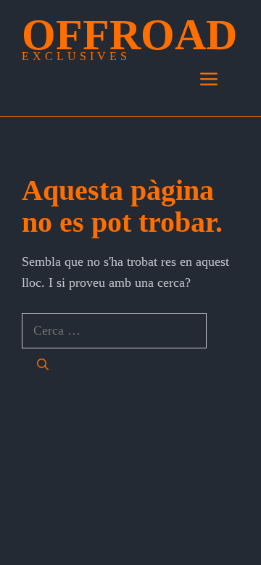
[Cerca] (43, 365)
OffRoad (129, 35)
